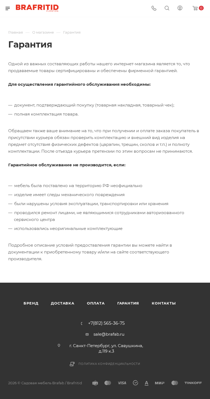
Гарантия (128, 303)
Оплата (96, 303)
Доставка (62, 303)
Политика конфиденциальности (109, 364)
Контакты (164, 303)
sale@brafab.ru (109, 334)
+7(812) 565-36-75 (106, 323)
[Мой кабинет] (179, 8)
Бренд (31, 303)
